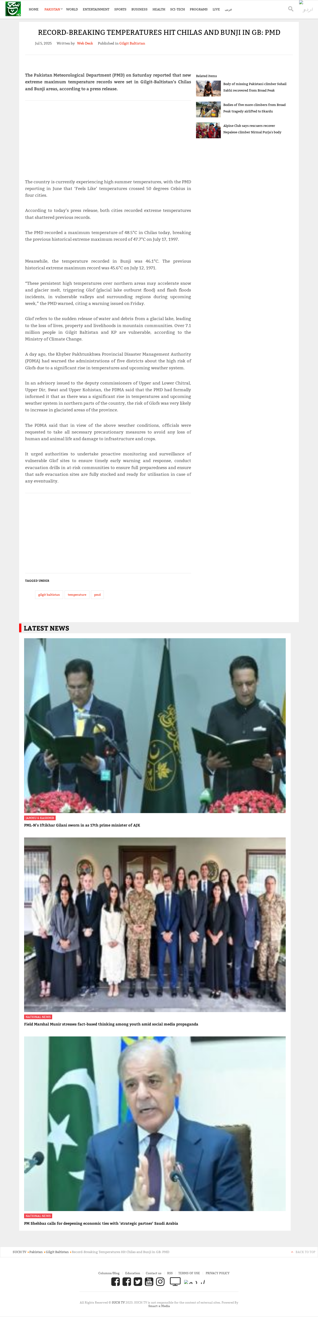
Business (139, 9)
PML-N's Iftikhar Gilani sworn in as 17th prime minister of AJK (82, 825)
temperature (77, 594)
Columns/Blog (108, 1273)
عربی (228, 9)
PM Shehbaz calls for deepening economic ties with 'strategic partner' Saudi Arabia (101, 1223)
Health (159, 9)
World (72, 9)
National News (38, 1017)
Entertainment (96, 9)
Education (132, 1273)
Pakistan (52, 9)
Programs (199, 9)
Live (216, 9)
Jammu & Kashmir (40, 818)
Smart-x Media (159, 1306)
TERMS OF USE (189, 1273)
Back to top (305, 1252)
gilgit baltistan (49, 594)
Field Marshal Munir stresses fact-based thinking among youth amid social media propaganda (111, 1024)
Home (34, 9)
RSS (170, 1273)
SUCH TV (118, 1302)
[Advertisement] (108, 137)
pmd (97, 594)
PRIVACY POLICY (218, 1273)
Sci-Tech (177, 9)
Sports (120, 9)
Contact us (153, 1273)
